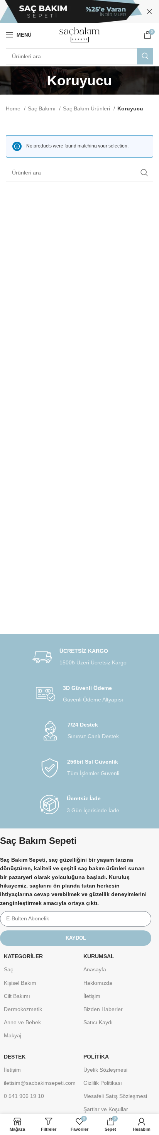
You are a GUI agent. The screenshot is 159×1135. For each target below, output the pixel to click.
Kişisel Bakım (20, 983)
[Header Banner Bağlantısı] (68, 11)
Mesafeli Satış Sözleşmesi (115, 1096)
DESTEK (14, 1057)
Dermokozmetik (23, 1009)
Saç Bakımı (42, 108)
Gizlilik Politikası (102, 1083)
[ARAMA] (145, 56)
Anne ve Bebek (22, 1022)
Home (14, 108)
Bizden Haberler (103, 1009)
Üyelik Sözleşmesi (105, 1070)
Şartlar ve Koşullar (105, 1109)
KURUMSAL (98, 956)
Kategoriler (23, 956)
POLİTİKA (96, 1057)
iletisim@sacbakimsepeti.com (40, 1083)
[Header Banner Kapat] (149, 11)
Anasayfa (94, 969)
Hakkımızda (97, 983)
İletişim (91, 996)
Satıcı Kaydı (98, 1022)
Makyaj (12, 1035)
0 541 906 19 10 (24, 1096)
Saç (8, 969)
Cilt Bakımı (17, 996)
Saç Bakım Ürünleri (87, 108)
